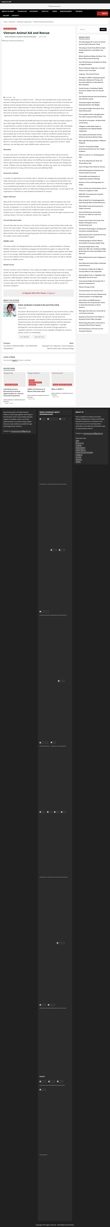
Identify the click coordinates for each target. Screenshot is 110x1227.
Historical (31, 380)
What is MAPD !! (57, 389)
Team (77, 440)
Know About (32, 384)
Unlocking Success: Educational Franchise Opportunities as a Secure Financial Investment (13, 392)
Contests (15, 15)
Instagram (79, 455)
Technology (22, 11)
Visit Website (24, 337)
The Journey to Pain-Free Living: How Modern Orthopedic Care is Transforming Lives (91, 222)
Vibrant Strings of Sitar (87, 287)
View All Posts (39, 337)
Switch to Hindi (8, 11)
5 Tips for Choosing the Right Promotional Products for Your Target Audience (92, 149)
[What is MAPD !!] (62, 379)
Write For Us (80, 443)
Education (34, 11)
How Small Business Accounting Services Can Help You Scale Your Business (90, 214)
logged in (15, 360)
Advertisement (80, 448)
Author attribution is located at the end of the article (20, 37)
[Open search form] (94, 13)
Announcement (66, 11)
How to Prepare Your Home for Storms (92, 167)
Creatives (79, 445)
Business (79, 11)
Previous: (20, 345)
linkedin (78, 462)
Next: (58, 345)
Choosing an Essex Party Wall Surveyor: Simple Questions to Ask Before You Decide (92, 50)
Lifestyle (45, 11)
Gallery (6, 15)
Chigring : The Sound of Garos (89, 74)
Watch (104, 13)
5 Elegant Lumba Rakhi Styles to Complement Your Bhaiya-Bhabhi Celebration (90, 128)
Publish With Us (81, 450)
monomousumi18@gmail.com (21, 431)
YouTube (78, 457)
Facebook (79, 459)
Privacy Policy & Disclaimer (84, 452)
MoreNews (61, 1225)
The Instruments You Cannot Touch (91, 291)
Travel (54, 11)
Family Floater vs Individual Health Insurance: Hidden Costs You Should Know (91, 90)
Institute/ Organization (10, 28)
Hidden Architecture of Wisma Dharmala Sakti (36, 390)
